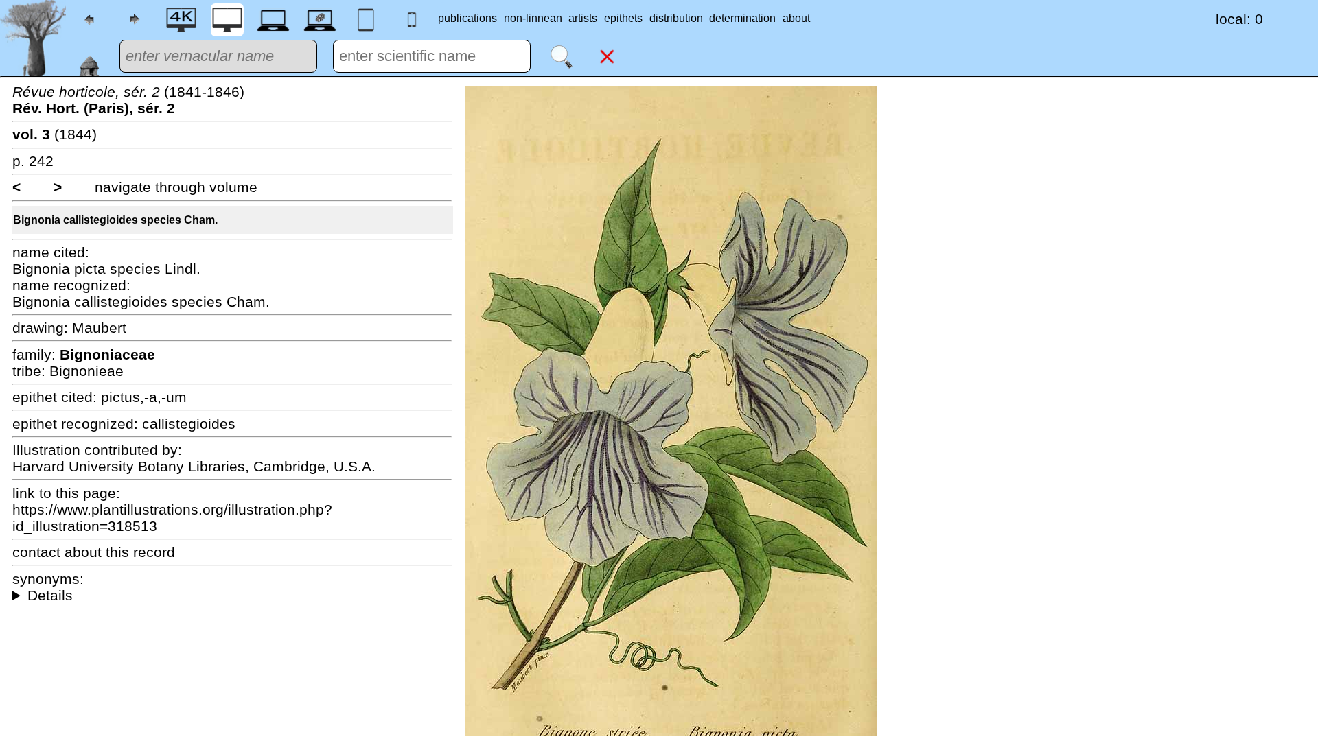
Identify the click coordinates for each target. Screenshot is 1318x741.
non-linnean (533, 18)
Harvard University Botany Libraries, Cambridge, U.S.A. (193, 466)
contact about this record (93, 552)
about (796, 18)
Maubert (99, 328)
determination (742, 18)
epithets (623, 18)
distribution (676, 18)
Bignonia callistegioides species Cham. (115, 220)
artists (582, 18)
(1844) (54, 134)
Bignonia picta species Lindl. (106, 269)
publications (467, 18)
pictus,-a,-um (144, 397)
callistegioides (188, 424)
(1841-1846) (128, 100)
